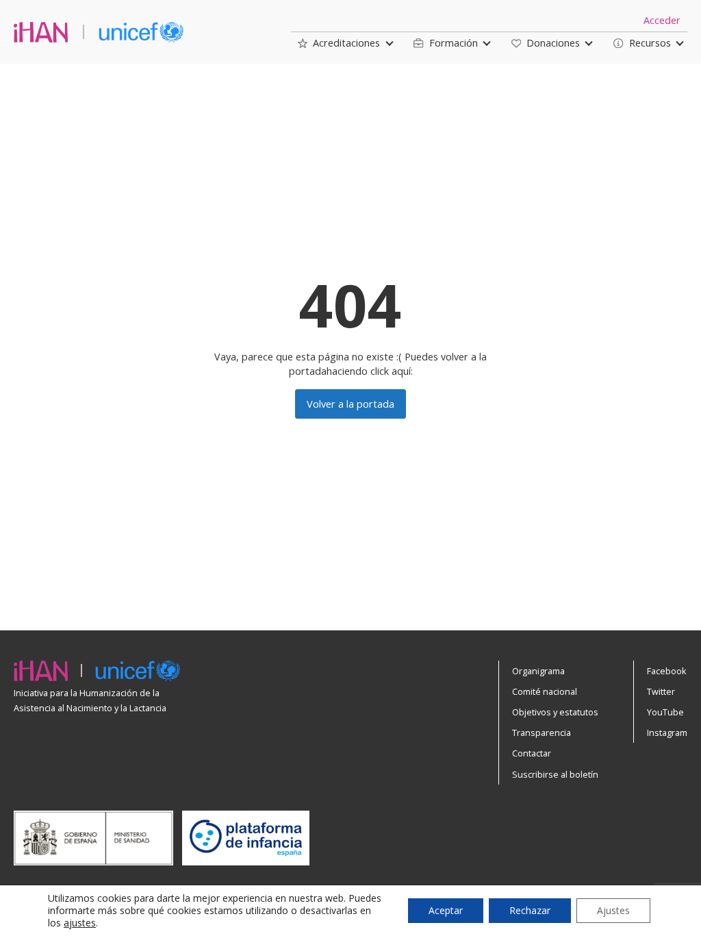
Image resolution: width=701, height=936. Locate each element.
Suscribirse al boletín (555, 774)
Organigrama (538, 671)
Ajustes (613, 910)
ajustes (80, 923)
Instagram (667, 732)
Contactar (531, 753)
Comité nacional (544, 691)
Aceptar (446, 910)
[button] (339, 43)
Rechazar (529, 910)
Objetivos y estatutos (555, 712)
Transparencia (541, 732)
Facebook (667, 671)
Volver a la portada (350, 403)
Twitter (661, 691)
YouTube (665, 712)
